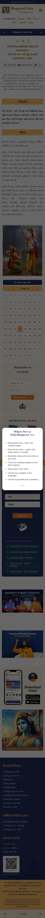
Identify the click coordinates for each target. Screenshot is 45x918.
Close (22, 485)
